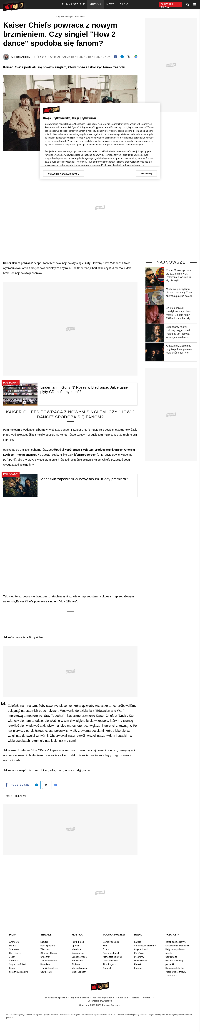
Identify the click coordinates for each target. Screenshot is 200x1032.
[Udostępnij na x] (46, 785)
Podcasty (172, 934)
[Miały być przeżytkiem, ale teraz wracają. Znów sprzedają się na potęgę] (154, 295)
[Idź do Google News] (55, 785)
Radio (138, 934)
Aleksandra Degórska (28, 57)
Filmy (13, 934)
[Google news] (136, 56)
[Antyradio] (13, 7)
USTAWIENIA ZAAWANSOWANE (63, 174)
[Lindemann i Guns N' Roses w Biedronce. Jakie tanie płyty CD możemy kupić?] (20, 394)
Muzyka (69, 16)
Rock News (80, 16)
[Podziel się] (115, 56)
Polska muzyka (114, 934)
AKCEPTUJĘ (146, 173)
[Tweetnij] (129, 56)
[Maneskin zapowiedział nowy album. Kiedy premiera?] (20, 485)
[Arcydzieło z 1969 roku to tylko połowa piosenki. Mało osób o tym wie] (154, 352)
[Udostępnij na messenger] (37, 785)
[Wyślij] (122, 56)
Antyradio (60, 16)
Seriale (46, 934)
